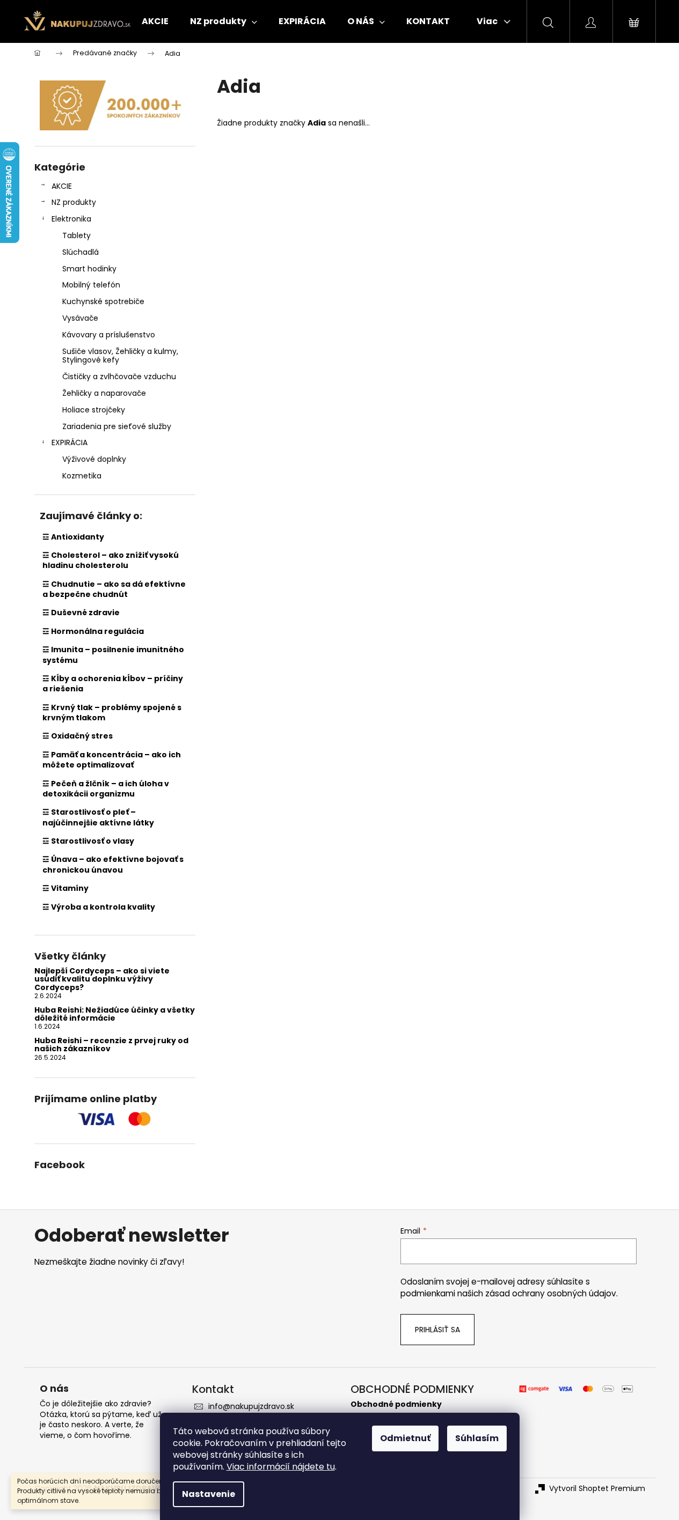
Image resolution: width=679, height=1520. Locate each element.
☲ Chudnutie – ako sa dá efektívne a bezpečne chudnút (114, 589)
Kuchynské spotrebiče (103, 301)
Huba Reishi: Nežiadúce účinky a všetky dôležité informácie (114, 1014)
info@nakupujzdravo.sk (251, 1406)
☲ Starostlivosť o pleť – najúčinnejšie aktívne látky (98, 817)
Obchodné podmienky (396, 1404)
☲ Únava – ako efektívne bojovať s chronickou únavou (113, 864)
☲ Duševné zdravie (81, 612)
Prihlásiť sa (437, 1329)
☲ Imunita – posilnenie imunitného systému (113, 654)
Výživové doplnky (94, 459)
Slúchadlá (80, 252)
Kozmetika (81, 475)
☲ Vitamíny (65, 888)
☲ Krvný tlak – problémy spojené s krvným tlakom (111, 712)
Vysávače (80, 318)
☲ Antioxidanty (73, 537)
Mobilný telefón (91, 284)
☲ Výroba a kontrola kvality (98, 907)
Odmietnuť (405, 1438)
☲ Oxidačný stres (77, 736)
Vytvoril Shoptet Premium (597, 1489)
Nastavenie (208, 1494)
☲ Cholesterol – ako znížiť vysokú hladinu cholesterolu (110, 560)
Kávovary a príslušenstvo (108, 334)
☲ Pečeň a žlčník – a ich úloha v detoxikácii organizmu (105, 788)
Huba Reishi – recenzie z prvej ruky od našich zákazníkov (111, 1045)
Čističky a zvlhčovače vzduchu (119, 376)
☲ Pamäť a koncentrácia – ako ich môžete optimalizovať (111, 759)
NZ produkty (74, 202)
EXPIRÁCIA (69, 442)
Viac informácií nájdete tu (281, 1466)
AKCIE (62, 186)
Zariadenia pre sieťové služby (116, 426)
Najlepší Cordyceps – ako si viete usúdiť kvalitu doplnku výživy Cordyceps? (102, 979)
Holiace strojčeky (93, 409)
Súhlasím (477, 1438)
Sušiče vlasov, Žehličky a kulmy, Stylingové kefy (120, 356)
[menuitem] (155, 21)
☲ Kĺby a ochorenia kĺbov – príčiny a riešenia (112, 683)
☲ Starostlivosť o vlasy (88, 841)
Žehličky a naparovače (104, 393)
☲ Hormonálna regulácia (93, 631)
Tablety (76, 235)
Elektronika (71, 218)
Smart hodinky (89, 268)
